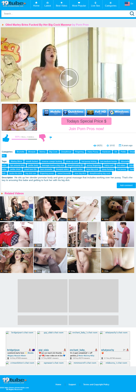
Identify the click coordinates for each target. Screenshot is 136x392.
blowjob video (62, 169)
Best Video (61, 5)
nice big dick (80, 173)
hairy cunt (108, 165)
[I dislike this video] (42, 138)
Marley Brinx (16, 161)
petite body (33, 165)
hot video (121, 165)
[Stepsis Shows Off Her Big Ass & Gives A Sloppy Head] (117, 208)
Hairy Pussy (93, 152)
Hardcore (106, 152)
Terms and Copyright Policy (96, 384)
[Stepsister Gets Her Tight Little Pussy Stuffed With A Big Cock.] (117, 260)
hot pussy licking (89, 161)
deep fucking (108, 169)
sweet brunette (64, 173)
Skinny (42, 152)
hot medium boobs (108, 161)
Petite (123, 152)
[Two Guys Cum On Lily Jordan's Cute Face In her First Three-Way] (16, 260)
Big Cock (53, 152)
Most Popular (79, 5)
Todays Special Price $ (86, 121)
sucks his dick (15, 173)
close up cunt (72, 161)
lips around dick (17, 165)
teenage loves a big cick (53, 165)
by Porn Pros (80, 24)
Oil (115, 152)
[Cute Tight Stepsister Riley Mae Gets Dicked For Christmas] (16, 234)
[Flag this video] (51, 138)
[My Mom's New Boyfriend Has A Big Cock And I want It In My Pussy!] (50, 234)
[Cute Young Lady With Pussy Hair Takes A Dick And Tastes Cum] (84, 208)
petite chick (15, 169)
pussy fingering (94, 165)
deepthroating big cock (100, 173)
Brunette (20, 152)
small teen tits (30, 169)
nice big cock (92, 169)
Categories (110, 5)
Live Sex (95, 5)
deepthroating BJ (75, 165)
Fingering (79, 152)
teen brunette (46, 169)
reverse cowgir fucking (52, 161)
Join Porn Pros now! (86, 128)
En (132, 3)
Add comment (126, 185)
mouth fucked (32, 161)
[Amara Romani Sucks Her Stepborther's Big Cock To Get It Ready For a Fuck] (50, 260)
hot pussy (121, 169)
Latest (47, 5)
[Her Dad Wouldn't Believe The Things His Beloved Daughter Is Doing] (117, 234)
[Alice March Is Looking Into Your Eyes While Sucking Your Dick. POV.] (84, 260)
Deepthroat (66, 152)
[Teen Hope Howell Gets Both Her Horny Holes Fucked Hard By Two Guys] (50, 208)
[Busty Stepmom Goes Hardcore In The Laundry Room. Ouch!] (84, 234)
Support (72, 384)
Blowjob (31, 152)
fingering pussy (47, 173)
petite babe (77, 169)
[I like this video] (6, 138)
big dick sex (31, 173)
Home (36, 5)
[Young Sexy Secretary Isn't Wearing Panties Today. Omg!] (16, 208)
